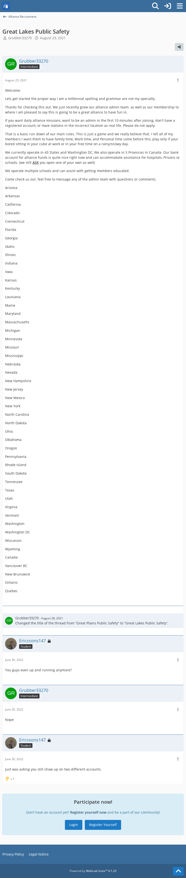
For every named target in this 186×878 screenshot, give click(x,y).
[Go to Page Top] (178, 871)
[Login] (167, 6)
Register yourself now (88, 812)
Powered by (93, 871)
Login (73, 824)
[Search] (155, 6)
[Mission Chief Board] (6, 6)
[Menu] (180, 6)
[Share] (179, 47)
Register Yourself (103, 824)
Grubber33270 (20, 38)
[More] (178, 80)
